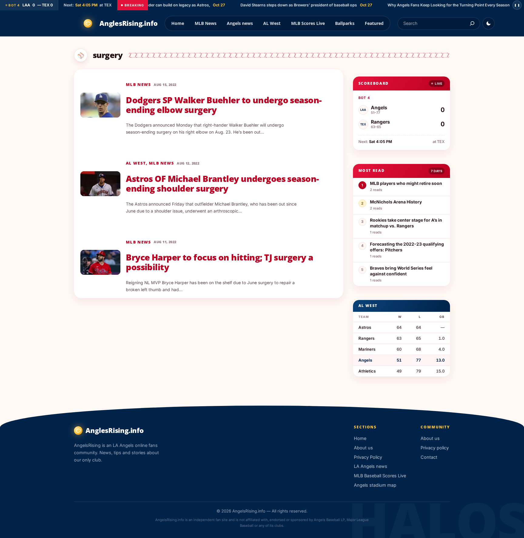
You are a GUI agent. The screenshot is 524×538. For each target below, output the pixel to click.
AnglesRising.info (128, 23)
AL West (271, 23)
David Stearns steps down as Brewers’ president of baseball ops (291, 5)
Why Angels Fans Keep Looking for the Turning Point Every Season (440, 5)
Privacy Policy (368, 457)
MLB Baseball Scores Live (380, 475)
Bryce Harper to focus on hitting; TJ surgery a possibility (219, 262)
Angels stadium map (375, 485)
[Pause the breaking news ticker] (517, 5)
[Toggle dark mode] (488, 23)
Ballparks (344, 23)
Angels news (240, 23)
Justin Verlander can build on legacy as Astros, (159, 5)
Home (177, 23)
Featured (374, 23)
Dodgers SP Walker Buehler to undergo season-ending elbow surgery (223, 105)
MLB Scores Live (308, 23)
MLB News (206, 23)
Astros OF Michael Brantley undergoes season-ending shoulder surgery (222, 183)
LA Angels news (370, 466)
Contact (429, 457)
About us (363, 447)
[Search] (472, 23)
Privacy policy (435, 447)
